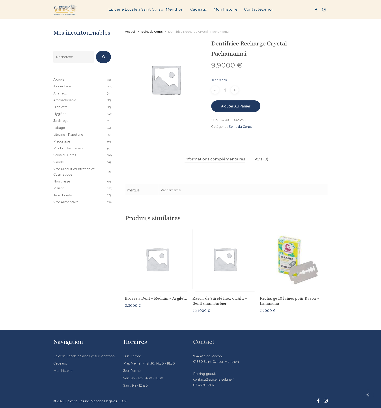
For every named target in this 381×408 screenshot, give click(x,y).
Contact (204, 341)
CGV (123, 401)
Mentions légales (104, 401)
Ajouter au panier (235, 106)
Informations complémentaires (215, 159)
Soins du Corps (151, 31)
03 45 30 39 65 (204, 385)
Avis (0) (261, 159)
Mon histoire (63, 371)
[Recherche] (103, 57)
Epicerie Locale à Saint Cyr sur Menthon (84, 356)
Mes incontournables (81, 32)
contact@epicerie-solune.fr (214, 380)
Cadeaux (60, 363)
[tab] (215, 159)
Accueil (130, 31)
